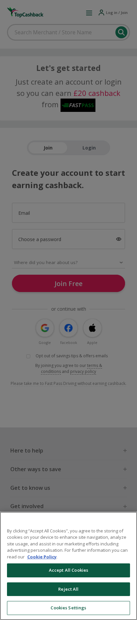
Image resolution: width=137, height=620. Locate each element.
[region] (68, 566)
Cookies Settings (68, 608)
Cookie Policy (42, 557)
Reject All (68, 589)
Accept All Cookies (68, 570)
